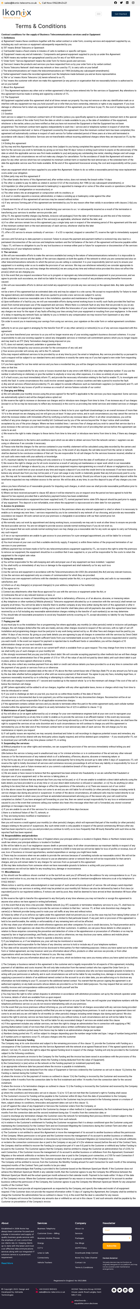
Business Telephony (46, 1228)
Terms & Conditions (84, 1267)
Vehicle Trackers (44, 1262)
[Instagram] (130, 1290)
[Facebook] (114, 1290)
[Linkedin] (125, 1290)
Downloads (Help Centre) (86, 1253)
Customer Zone (44, 1233)
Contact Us (80, 1262)
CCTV (40, 1248)
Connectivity (43, 1258)
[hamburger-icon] (99, 14)
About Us (79, 1228)
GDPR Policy (81, 1248)
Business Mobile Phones (48, 1238)
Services (79, 1233)
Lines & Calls (43, 1253)
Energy (40, 1243)
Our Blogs (79, 1243)
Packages (79, 1238)
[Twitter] (119, 1290)
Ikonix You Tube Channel (86, 1258)
